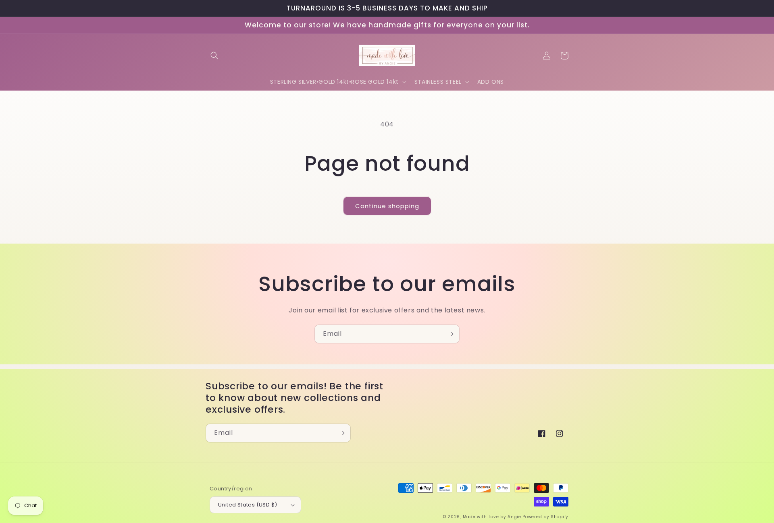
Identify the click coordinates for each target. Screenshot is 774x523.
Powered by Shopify (545, 517)
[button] (214, 55)
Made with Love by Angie (492, 517)
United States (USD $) (247, 505)
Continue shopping (387, 206)
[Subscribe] (450, 334)
